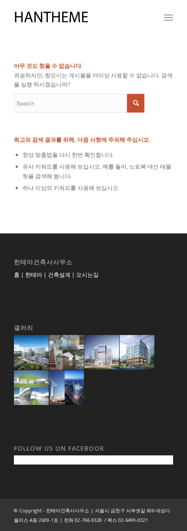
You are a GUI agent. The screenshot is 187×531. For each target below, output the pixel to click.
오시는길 (87, 275)
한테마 (33, 275)
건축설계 (59, 275)
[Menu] (168, 17)
